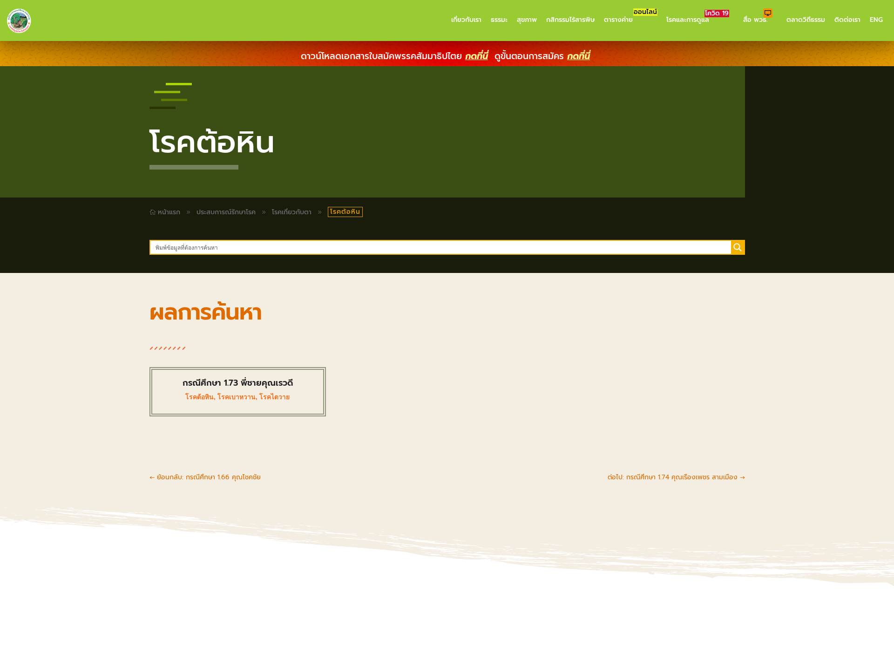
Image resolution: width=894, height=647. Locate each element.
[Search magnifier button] (737, 247)
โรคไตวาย (274, 397)
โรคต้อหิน (199, 397)
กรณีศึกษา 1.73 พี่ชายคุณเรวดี (238, 382)
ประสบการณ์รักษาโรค (226, 212)
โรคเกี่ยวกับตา (292, 212)
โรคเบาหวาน (236, 397)
